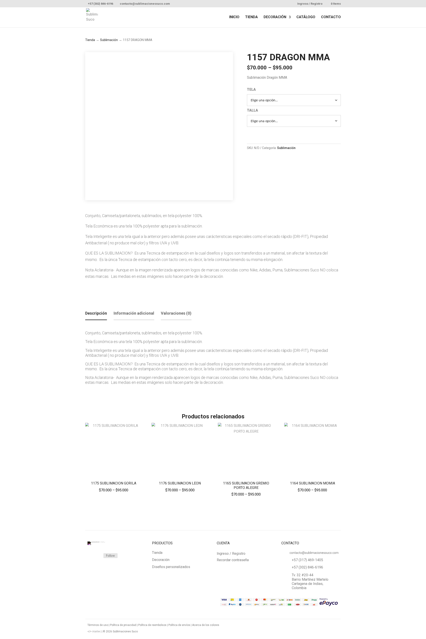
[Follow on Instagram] (94, 556)
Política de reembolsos (152, 625)
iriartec (96, 631)
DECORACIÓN (275, 17)
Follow (110, 555)
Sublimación (109, 40)
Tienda (90, 40)
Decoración (161, 560)
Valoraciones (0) (176, 313)
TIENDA (251, 17)
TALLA (252, 110)
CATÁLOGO (305, 17)
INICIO (234, 17)
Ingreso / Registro (309, 3)
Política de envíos (179, 625)
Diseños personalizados (171, 567)
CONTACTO (331, 17)
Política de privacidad (123, 625)
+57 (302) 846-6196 (100, 3)
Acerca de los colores (205, 625)
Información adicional (134, 313)
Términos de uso (97, 625)
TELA (251, 89)
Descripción (96, 313)
